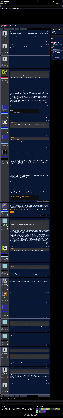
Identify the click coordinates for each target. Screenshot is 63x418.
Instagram (53, 33)
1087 (13, 29)
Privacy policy (53, 403)
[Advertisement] (31, 16)
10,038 (7, 258)
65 (5, 161)
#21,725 (48, 105)
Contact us (41, 403)
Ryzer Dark (4, 403)
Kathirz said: (12, 322)
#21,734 (48, 292)
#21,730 (48, 218)
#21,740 (48, 383)
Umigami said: (12, 137)
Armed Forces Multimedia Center (56, 43)
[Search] (59, 1)
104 (5, 258)
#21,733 (48, 278)
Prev (2, 29)
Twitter (52, 31)
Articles (25, 1)
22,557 (7, 80)
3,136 (7, 227)
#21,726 (48, 120)
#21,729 (48, 203)
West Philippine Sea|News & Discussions (57, 52)
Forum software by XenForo (31, 414)
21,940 (7, 161)
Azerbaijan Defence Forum (57, 49)
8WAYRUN (36, 416)
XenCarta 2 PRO (28, 416)
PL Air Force (54, 59)
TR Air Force (54, 40)
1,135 (7, 144)
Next (25, 29)
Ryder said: (11, 72)
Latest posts (53, 36)
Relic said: (11, 248)
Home (14, 1)
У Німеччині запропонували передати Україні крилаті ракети (24, 109)
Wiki (29, 1)
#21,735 (48, 305)
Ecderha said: (12, 122)
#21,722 (48, 44)
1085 (8, 29)
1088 (15, 29)
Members (40, 1)
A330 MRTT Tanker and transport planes (50, 3)
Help (56, 403)
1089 (18, 29)
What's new (34, 1)
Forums (19, 1)
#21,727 (48, 135)
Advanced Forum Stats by (31, 415)
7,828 (7, 51)
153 (5, 80)
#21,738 (48, 347)
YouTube (53, 32)
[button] (21, 1)
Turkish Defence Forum (56, 45)
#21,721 (48, 31)
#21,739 (48, 367)
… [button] (20, 29)
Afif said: (11, 266)
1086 (10, 29)
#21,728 (48, 150)
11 (6, 213)
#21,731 (48, 246)
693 (7, 213)
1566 (22, 29)
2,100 (7, 299)
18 (5, 227)
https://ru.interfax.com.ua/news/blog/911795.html (17, 209)
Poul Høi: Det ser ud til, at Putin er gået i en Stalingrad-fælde (20, 196)
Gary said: (11, 354)
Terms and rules (47, 403)
